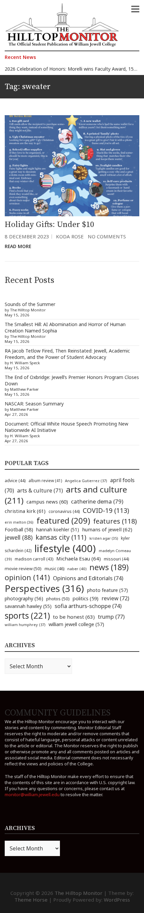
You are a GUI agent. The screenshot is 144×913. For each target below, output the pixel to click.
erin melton (19, 522)
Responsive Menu (135, 9)
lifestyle (65, 548)
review (115, 598)
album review (45, 480)
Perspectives (44, 588)
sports (27, 615)
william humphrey (25, 624)
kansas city (60, 537)
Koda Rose (70, 236)
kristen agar (103, 538)
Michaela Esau (78, 558)
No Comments (107, 236)
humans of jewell (107, 529)
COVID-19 (106, 510)
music (54, 568)
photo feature (107, 590)
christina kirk (25, 511)
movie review (23, 568)
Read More (18, 246)
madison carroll (34, 559)
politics (85, 598)
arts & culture (40, 490)
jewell (18, 537)
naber (76, 568)
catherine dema (97, 501)
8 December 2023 (27, 236)
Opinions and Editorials (88, 578)
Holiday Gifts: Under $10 (49, 225)
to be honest (74, 616)
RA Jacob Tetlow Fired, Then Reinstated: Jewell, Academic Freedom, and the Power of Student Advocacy (67, 354)
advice (15, 480)
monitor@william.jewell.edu (32, 794)
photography (24, 598)
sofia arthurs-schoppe (88, 606)
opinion (27, 577)
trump (111, 616)
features (115, 521)
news (109, 567)
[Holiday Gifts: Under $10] (72, 165)
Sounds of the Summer (30, 304)
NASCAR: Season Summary (34, 403)
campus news (47, 501)
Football (19, 529)
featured (63, 520)
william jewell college (76, 624)
